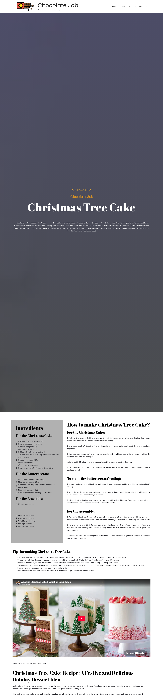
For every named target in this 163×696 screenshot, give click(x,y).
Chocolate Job (58, 5)
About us (132, 6)
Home (114, 6)
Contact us (142, 6)
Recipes (122, 6)
